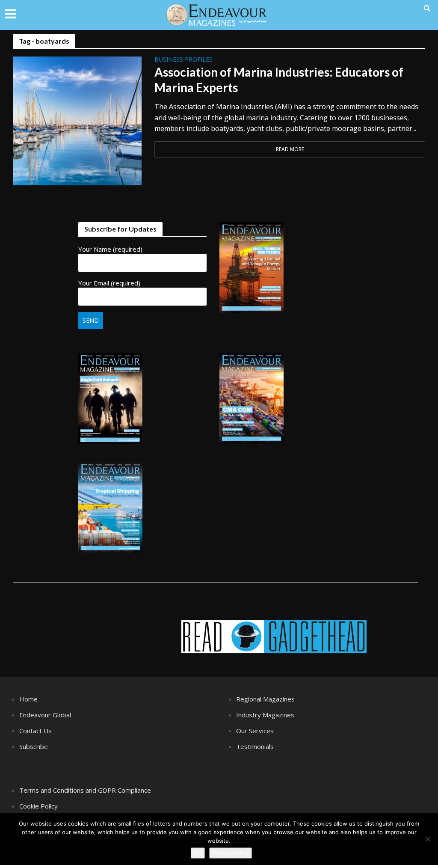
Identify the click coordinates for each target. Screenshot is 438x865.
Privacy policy (231, 853)
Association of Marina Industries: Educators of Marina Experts (278, 80)
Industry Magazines (265, 714)
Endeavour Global (45, 714)
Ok (197, 853)
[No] (427, 839)
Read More (290, 149)
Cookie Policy (38, 806)
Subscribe (33, 746)
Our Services (255, 730)
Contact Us (35, 730)
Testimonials (255, 746)
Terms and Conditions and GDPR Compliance (85, 790)
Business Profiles (183, 59)
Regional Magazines (265, 699)
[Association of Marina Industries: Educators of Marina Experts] (77, 120)
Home (28, 699)
